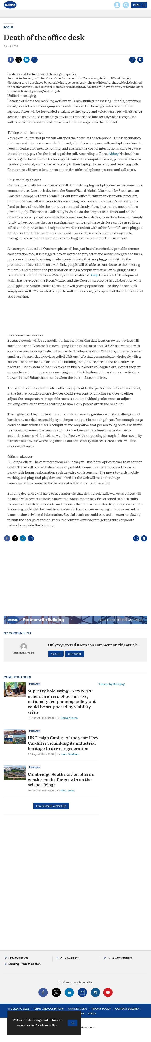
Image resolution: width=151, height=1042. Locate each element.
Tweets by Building (111, 684)
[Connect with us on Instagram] (95, 992)
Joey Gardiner (69, 754)
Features (34, 683)
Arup (94, 275)
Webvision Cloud (85, 1027)
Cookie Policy (77, 1008)
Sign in (94, 52)
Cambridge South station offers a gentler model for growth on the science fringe (61, 779)
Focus (8, 27)
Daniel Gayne (69, 717)
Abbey (113, 153)
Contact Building (127, 1008)
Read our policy (46, 1025)
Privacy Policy (101, 1008)
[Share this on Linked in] (26, 59)
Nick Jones (67, 790)
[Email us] (82, 992)
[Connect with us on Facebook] (43, 992)
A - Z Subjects (69, 958)
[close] (143, 52)
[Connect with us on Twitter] (56, 992)
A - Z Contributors (120, 958)
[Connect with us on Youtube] (108, 992)
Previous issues (18, 958)
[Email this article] (34, 59)
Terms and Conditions (48, 1008)
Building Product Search (24, 964)
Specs (92, 1013)
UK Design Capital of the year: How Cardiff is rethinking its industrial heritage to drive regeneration (63, 743)
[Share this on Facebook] (10, 59)
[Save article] (140, 59)
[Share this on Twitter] (18, 59)
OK (72, 1023)
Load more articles (51, 806)
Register (74, 654)
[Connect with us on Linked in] (69, 992)
